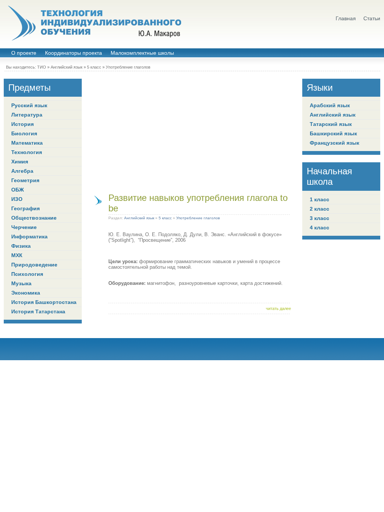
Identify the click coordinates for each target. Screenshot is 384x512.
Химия (19, 162)
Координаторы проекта (73, 53)
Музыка (21, 283)
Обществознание (34, 218)
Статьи (371, 18)
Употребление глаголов (128, 67)
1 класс (319, 199)
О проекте (23, 53)
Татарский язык (331, 124)
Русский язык (29, 105)
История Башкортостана (43, 302)
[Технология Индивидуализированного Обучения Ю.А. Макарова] (94, 23)
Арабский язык (330, 105)
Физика (21, 246)
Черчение (24, 227)
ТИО (41, 67)
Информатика (29, 237)
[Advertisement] (192, 131)
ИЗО (16, 199)
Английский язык (66, 67)
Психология (27, 274)
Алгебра (22, 171)
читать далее (278, 308)
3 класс (319, 218)
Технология (26, 152)
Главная (346, 18)
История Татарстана (38, 311)
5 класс (94, 67)
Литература (26, 115)
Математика (27, 143)
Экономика (25, 293)
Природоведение (34, 265)
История (22, 124)
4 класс (319, 228)
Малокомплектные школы (142, 53)
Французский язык (334, 143)
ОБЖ (17, 190)
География (25, 208)
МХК (16, 255)
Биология (24, 133)
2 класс (319, 209)
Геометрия (25, 180)
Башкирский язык (333, 133)
